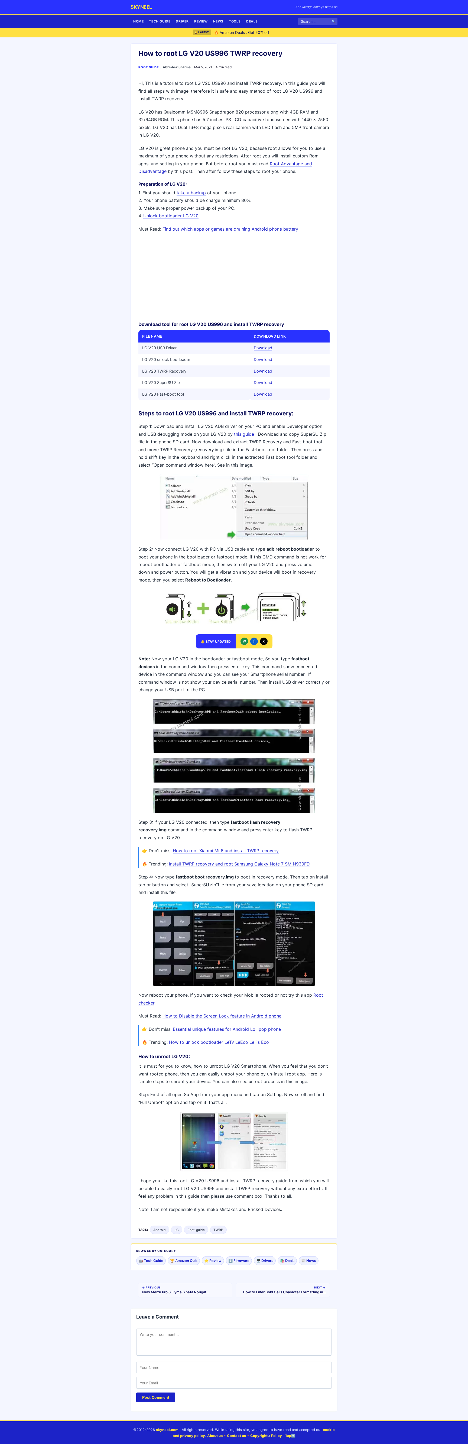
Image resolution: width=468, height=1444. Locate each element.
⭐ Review (213, 1260)
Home (138, 21)
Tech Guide (159, 21)
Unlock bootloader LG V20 (171, 215)
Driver (182, 21)
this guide (244, 434)
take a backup (191, 192)
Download (263, 347)
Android (159, 1230)
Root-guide (196, 1230)
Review (201, 21)
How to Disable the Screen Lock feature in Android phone (221, 1016)
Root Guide (148, 67)
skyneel (141, 7)
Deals (252, 21)
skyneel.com (167, 1429)
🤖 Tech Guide (151, 1260)
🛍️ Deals (287, 1260)
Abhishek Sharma (177, 67)
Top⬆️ (290, 1436)
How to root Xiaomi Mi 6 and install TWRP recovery (226, 850)
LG (176, 1230)
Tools (235, 21)
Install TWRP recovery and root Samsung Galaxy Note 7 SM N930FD (239, 864)
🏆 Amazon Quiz (183, 1260)
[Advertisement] (234, 276)
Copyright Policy (266, 1435)
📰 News (308, 1260)
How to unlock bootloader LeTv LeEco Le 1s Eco (219, 1042)
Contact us (236, 1435)
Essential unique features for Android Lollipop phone (227, 1029)
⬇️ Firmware (238, 1260)
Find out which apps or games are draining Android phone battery (230, 229)
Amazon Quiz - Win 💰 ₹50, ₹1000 (244, 33)
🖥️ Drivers (264, 1260)
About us (215, 1435)
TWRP (218, 1230)
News (218, 21)
